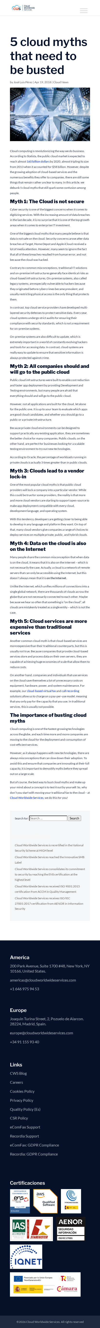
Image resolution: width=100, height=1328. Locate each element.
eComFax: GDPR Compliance (34, 1145)
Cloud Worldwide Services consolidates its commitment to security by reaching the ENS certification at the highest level (50, 874)
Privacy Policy (21, 1100)
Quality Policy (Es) (25, 1109)
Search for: (22, 818)
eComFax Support (25, 1127)
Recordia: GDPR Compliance (34, 1154)
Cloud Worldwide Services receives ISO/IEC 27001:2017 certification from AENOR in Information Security (49, 903)
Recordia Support (24, 1136)
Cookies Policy (22, 1091)
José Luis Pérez (23, 82)
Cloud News (60, 82)
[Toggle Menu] (84, 10)
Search (74, 818)
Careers (16, 1082)
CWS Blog (18, 1073)
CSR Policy (19, 1118)
